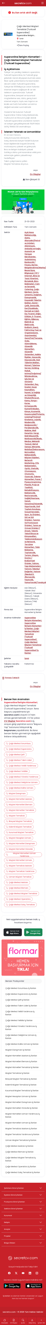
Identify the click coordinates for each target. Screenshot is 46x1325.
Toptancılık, (30, 552)
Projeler (7, 1236)
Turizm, (28, 555)
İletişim (7, 1222)
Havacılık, (36, 357)
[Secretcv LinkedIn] (30, 1273)
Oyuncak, (29, 476)
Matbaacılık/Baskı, (33, 438)
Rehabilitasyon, (32, 490)
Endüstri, (29, 327)
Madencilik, (30, 422)
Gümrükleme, (31, 343)
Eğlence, (35, 319)
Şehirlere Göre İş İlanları (14, 1188)
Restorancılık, (31, 495)
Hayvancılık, (30, 360)
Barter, (35, 265)
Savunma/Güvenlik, (34, 503)
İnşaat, (28, 392)
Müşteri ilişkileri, (32, 457)
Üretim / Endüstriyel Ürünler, (30, 561)
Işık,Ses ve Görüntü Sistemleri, (30, 382)
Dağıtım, (38, 294)
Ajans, (27, 237)
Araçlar (7, 1229)
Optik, (28, 468)
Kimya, (28, 411)
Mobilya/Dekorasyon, (35, 449)
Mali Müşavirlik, (32, 436)
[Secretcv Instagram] (37, 1273)
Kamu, (28, 400)
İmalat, (28, 387)
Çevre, (36, 292)
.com (23, 3)
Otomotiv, (29, 474)
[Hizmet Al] (23, 201)
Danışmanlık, (31, 297)
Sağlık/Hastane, (32, 498)
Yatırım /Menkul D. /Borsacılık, (32, 574)
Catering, (29, 289)
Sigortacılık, (30, 506)
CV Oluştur (10, 721)
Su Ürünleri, (35, 514)
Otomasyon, (30, 471)
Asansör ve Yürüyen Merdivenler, (30, 254)
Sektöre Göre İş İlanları (13, 1208)
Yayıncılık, (29, 579)
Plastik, (28, 484)
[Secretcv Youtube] (23, 1273)
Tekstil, (34, 531)
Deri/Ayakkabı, (31, 308)
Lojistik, (37, 419)
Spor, (27, 514)
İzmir (27, 658)
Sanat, (28, 501)
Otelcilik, (35, 468)
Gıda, (27, 341)
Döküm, (28, 316)
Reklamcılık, (30, 493)
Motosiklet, (30, 452)
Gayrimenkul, (31, 335)
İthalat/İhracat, (32, 398)
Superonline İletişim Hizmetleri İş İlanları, (33, 626)
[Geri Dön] (3, 3)
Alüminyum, (30, 246)
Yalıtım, (35, 563)
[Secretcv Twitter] (16, 1273)
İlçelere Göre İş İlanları (13, 1195)
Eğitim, (28, 319)
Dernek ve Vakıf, (32, 311)
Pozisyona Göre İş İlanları (14, 1202)
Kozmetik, (36, 411)
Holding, (35, 368)
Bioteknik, (29, 281)
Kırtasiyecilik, (31, 406)
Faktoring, (30, 330)
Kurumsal (8, 1215)
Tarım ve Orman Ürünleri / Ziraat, (33, 528)
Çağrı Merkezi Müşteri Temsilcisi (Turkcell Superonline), (32, 634)
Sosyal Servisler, (32, 512)
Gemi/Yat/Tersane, (34, 338)
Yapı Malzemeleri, (33, 566)
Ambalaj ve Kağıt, (33, 248)
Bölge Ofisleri (9, 1243)
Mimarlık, (36, 446)
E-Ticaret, (36, 316)
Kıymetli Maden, (32, 408)
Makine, (28, 430)
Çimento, (29, 294)
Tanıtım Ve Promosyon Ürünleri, (32, 523)
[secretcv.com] (23, 1259)
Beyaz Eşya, (30, 270)
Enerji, (36, 327)
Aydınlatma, (30, 259)
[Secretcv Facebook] (9, 1273)
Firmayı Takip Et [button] (12, 677)
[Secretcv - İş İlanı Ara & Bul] (12, 1285)
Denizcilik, (34, 305)
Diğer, (38, 313)
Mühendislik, (30, 455)
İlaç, (37, 384)
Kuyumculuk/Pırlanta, (35, 414)
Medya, (28, 441)
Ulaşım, (35, 555)
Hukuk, (28, 370)
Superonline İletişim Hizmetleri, (33, 619)
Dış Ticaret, (30, 313)
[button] (35, 174)
